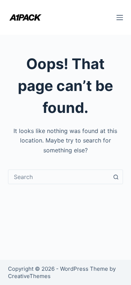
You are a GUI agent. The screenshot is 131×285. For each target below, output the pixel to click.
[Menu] (119, 17)
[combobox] (58, 177)
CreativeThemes (29, 276)
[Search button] (116, 177)
